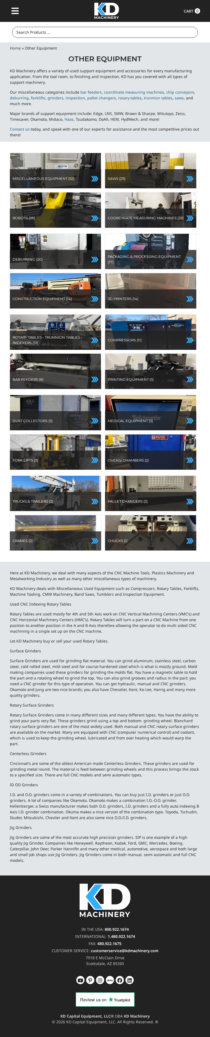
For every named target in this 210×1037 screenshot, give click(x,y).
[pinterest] (100, 980)
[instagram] (110, 980)
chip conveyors (180, 92)
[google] (90, 980)
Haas (69, 119)
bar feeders (91, 92)
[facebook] (130, 980)
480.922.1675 (109, 943)
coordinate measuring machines (134, 92)
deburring (19, 97)
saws (179, 97)
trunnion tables (158, 97)
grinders (55, 97)
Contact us (20, 129)
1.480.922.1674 (121, 936)
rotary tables (130, 97)
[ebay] (120, 980)
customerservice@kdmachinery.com (124, 950)
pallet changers (101, 97)
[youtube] (80, 980)
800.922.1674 (117, 929)
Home (15, 48)
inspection (75, 97)
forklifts (38, 97)
